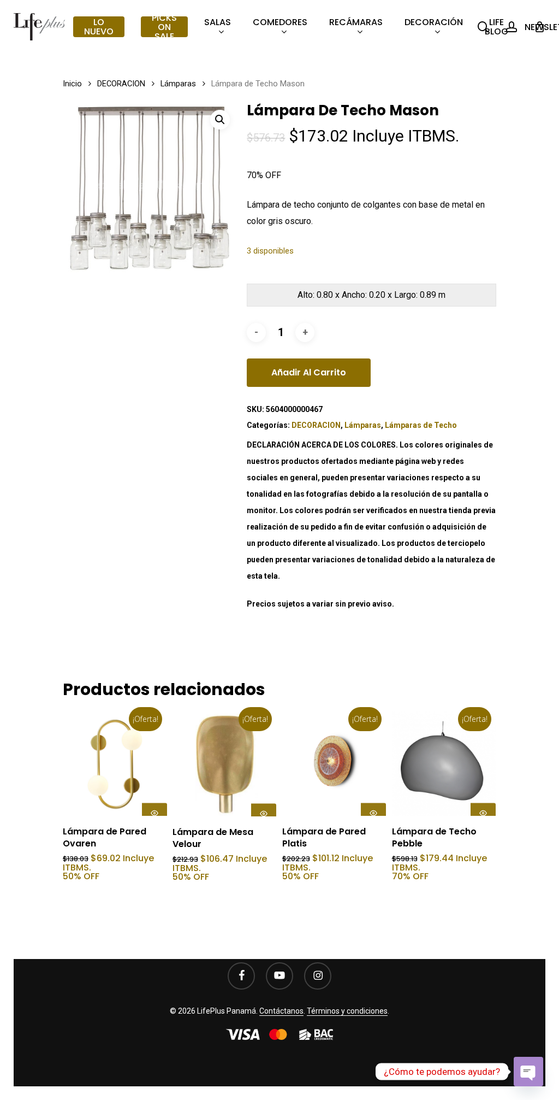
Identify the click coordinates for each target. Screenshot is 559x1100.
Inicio (72, 84)
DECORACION (121, 84)
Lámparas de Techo (421, 425)
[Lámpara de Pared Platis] (334, 763)
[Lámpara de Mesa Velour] (225, 763)
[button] (220, 120)
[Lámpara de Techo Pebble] (444, 763)
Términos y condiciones (347, 1011)
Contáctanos (281, 1011)
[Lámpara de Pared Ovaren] (115, 763)
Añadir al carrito (308, 372)
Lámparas (178, 84)
